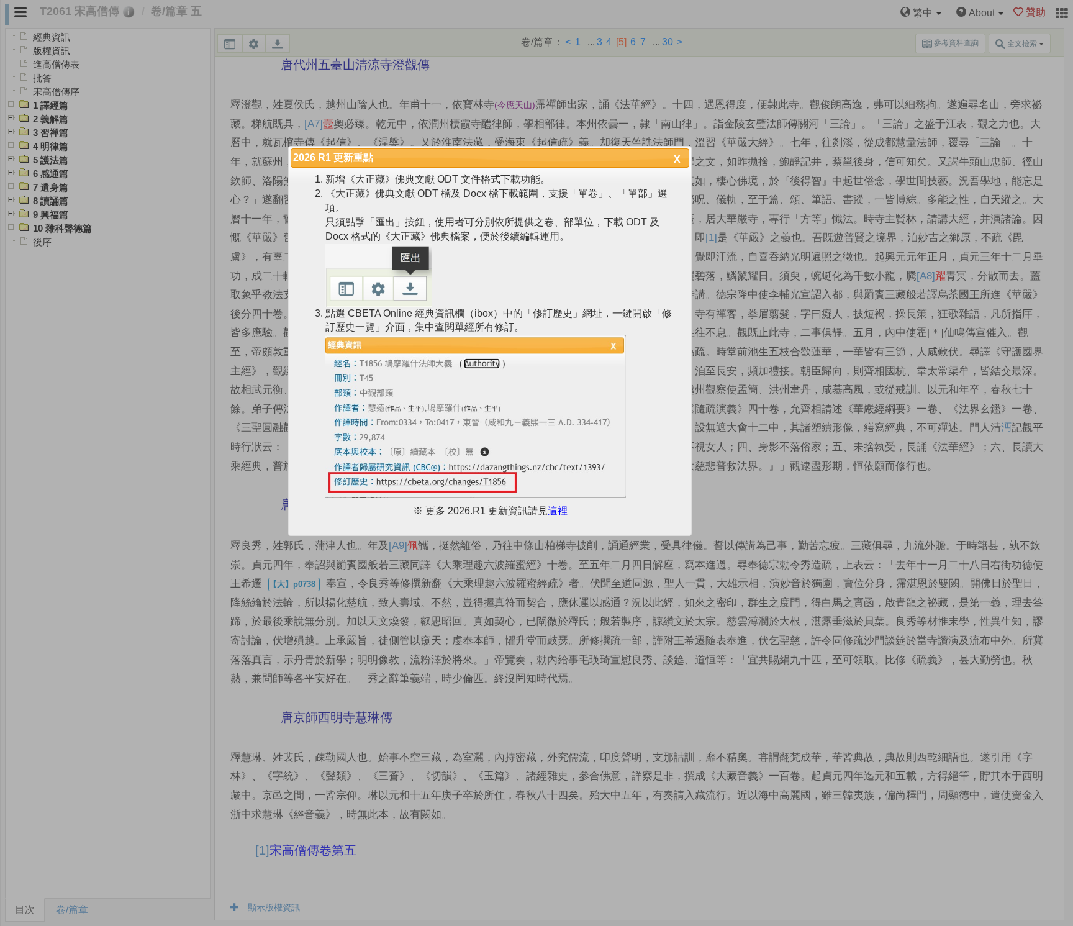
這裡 (558, 511)
